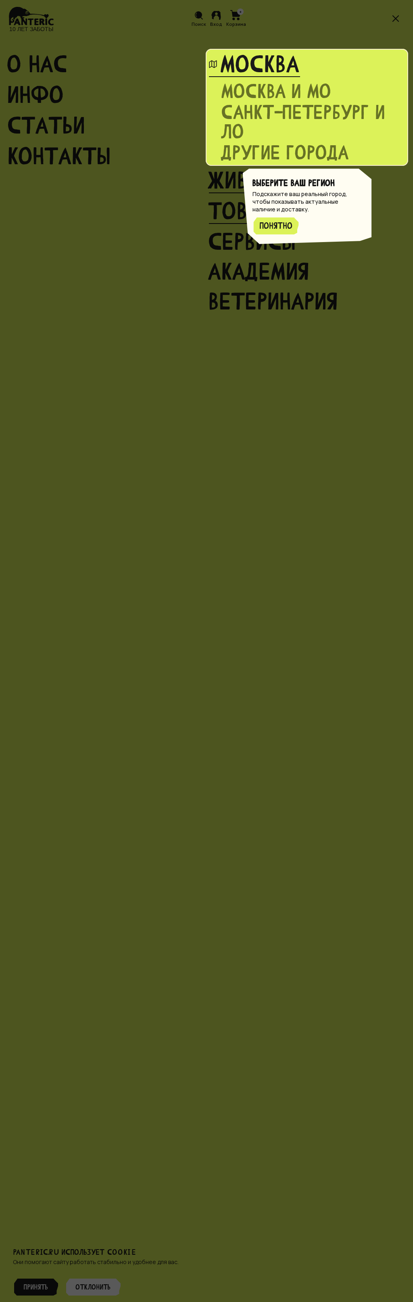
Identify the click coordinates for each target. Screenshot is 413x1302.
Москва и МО (277, 91)
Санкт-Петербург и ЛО (304, 122)
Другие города (285, 153)
